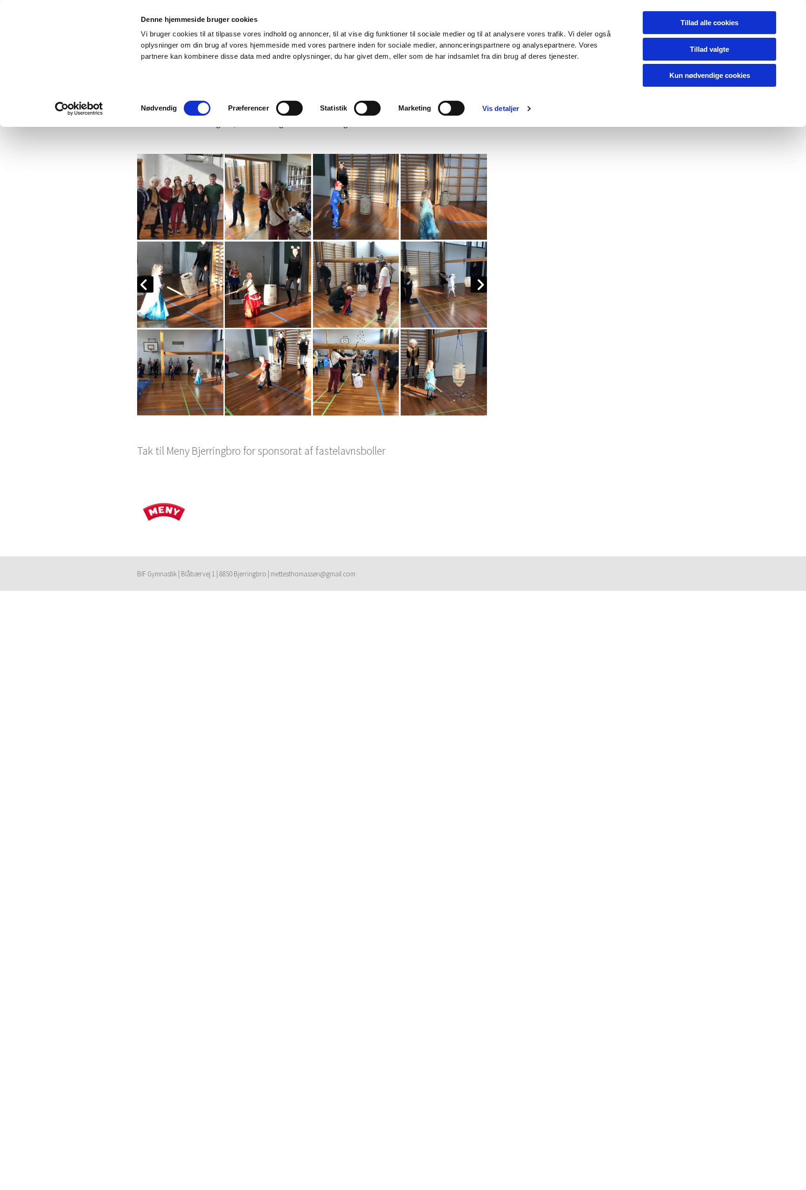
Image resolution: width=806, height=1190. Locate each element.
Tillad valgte (709, 49)
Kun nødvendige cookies (709, 75)
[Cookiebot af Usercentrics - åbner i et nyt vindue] (79, 109)
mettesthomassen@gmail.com (313, 573)
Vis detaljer (500, 108)
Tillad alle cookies (709, 23)
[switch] (289, 108)
